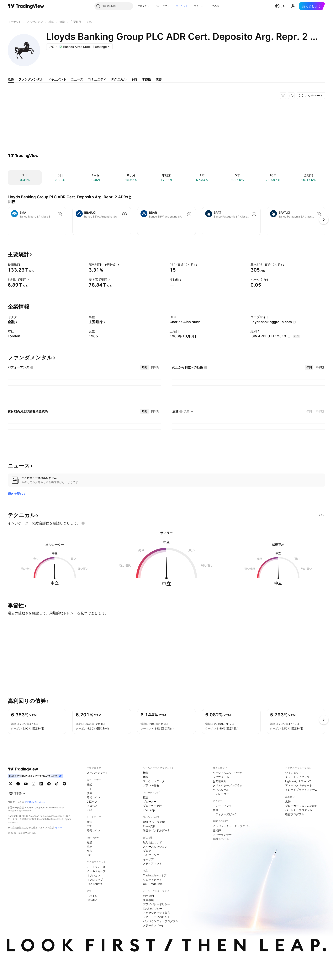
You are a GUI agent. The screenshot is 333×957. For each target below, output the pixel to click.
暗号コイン (93, 797)
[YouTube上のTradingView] (26, 783)
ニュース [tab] (77, 79)
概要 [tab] (11, 79)
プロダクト (144, 6)
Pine (89, 810)
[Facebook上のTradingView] (18, 783)
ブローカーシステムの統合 (301, 805)
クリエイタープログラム (227, 785)
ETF (89, 788)
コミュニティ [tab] (97, 79)
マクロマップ (95, 879)
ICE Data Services (35, 802)
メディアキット (152, 863)
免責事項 (148, 900)
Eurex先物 (149, 826)
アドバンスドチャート (298, 785)
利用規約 (148, 895)
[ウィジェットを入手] (291, 95)
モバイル (92, 895)
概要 (145, 797)
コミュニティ (163, 6)
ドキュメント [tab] (57, 79)
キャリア (148, 859)
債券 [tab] (159, 79)
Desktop (92, 900)
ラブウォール (221, 777)
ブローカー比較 (152, 805)
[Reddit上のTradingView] (64, 783)
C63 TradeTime (152, 883)
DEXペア (92, 805)
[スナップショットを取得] (283, 95)
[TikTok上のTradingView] (56, 783)
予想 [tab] (134, 79)
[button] (152, 6)
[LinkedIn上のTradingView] (41, 783)
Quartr (58, 827)
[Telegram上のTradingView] (49, 783)
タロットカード (152, 879)
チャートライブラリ (297, 777)
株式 (89, 784)
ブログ (147, 850)
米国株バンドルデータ (156, 830)
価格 (145, 777)
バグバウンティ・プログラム (160, 921)
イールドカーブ (96, 871)
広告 (288, 801)
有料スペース (221, 838)
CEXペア (92, 801)
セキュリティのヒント (156, 917)
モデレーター (221, 793)
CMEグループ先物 (154, 822)
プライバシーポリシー (156, 904)
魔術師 (217, 830)
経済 (89, 842)
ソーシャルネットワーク (227, 772)
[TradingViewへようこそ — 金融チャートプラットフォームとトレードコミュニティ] (23, 155)
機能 (145, 772)
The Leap (149, 810)
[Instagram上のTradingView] (33, 783)
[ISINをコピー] (289, 336)
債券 (89, 793)
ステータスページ (154, 925)
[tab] (144, 367)
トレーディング (222, 805)
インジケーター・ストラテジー (232, 826)
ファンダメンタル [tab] (30, 79)
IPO (89, 855)
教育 (215, 810)
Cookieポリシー (152, 908)
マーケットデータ (154, 781)
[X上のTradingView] (10, 783)
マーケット (182, 6)
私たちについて (152, 842)
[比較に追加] (59, 214)
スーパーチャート (97, 772)
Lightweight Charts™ (298, 781)
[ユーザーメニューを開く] (293, 6)
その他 (215, 6)
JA (283, 6)
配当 (89, 850)
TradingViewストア (155, 875)
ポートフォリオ (96, 867)
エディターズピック (225, 814)
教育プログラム (294, 814)
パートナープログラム (298, 810)
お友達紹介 (219, 781)
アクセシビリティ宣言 (156, 912)
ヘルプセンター (152, 855)
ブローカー (200, 6)
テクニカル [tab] (118, 79)
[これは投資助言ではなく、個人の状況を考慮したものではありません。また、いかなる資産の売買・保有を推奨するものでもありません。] (83, 523)
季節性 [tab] (146, 79)
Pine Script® (94, 883)
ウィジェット (293, 772)
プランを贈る (151, 785)
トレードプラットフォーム (301, 789)
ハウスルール (221, 789)
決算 (89, 846)
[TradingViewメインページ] (23, 769)
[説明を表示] (22, 264)
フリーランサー (222, 834)
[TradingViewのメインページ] (26, 6)
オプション (93, 875)
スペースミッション (155, 846)
